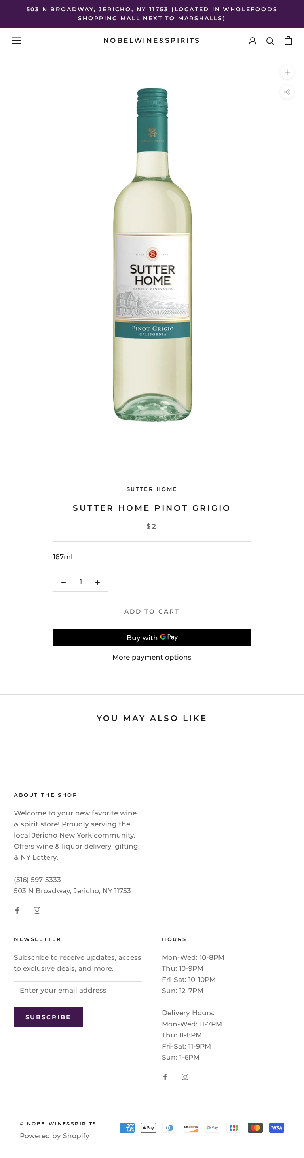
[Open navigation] (16, 40)
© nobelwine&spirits (58, 1124)
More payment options (152, 657)
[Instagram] (37, 909)
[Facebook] (17, 909)
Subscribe (48, 1017)
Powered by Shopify (54, 1136)
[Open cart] (288, 40)
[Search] (270, 40)
